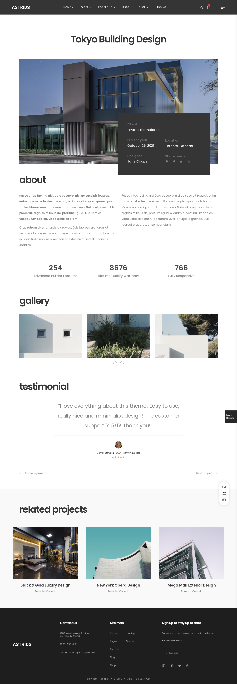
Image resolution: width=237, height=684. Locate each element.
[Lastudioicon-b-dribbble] (187, 666)
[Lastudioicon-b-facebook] (171, 666)
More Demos (230, 416)
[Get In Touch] (224, 500)
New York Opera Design (118, 585)
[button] (114, 364)
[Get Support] (224, 487)
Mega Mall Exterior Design (192, 585)
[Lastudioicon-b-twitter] (179, 666)
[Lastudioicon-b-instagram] (163, 666)
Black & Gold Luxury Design (45, 585)
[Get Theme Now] (224, 493)
